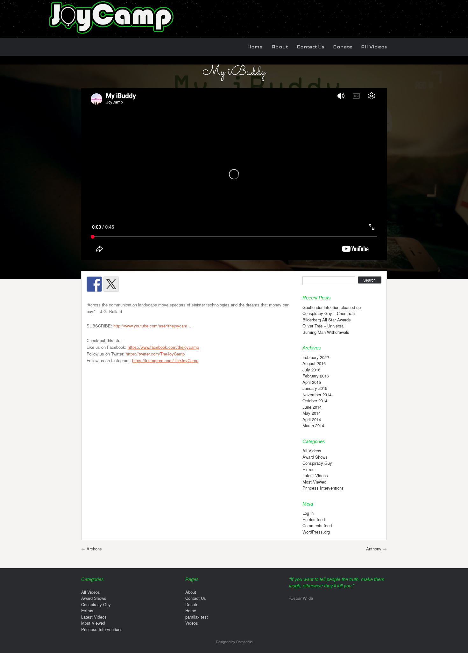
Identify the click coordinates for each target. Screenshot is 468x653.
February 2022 (315, 357)
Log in (308, 513)
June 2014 (312, 407)
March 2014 (313, 425)
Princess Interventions (323, 488)
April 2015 (311, 382)
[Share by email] (178, 284)
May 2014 (311, 413)
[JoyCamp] (110, 35)
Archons (91, 549)
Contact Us (310, 47)
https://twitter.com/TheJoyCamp (155, 354)
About (280, 47)
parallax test (196, 617)
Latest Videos (315, 475)
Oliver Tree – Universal (323, 326)
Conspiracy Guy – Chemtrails (329, 313)
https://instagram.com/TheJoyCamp (165, 360)
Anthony (376, 549)
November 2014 (316, 394)
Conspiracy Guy (317, 463)
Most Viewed (314, 482)
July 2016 (311, 370)
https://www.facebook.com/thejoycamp (163, 347)
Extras (308, 469)
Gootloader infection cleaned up (331, 307)
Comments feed (317, 525)
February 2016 (315, 376)
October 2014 (314, 401)
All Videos (374, 47)
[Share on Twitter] (111, 284)
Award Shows (315, 457)
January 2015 (314, 388)
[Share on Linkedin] (161, 284)
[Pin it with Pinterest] (144, 284)
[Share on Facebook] (94, 284)
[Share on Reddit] (128, 284)
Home (255, 47)
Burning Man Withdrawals (325, 332)
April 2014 (311, 419)
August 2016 (314, 363)
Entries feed (313, 519)
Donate (342, 47)
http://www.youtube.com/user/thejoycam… (152, 326)
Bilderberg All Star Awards (326, 320)
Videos (191, 623)
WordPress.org (316, 532)
